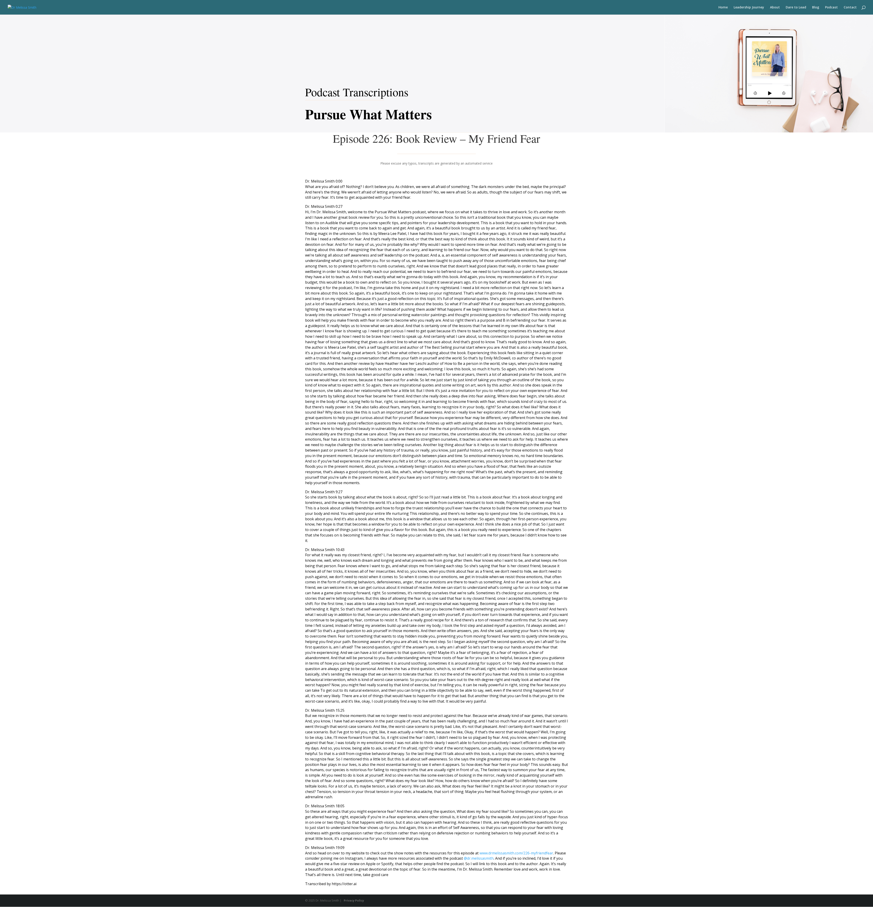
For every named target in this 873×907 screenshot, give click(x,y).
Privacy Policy (354, 900)
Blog (815, 7)
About (775, 7)
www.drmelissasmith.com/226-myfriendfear (516, 853)
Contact (850, 7)
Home (723, 7)
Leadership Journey (749, 7)
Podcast (831, 7)
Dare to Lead (796, 7)
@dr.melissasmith (479, 858)
